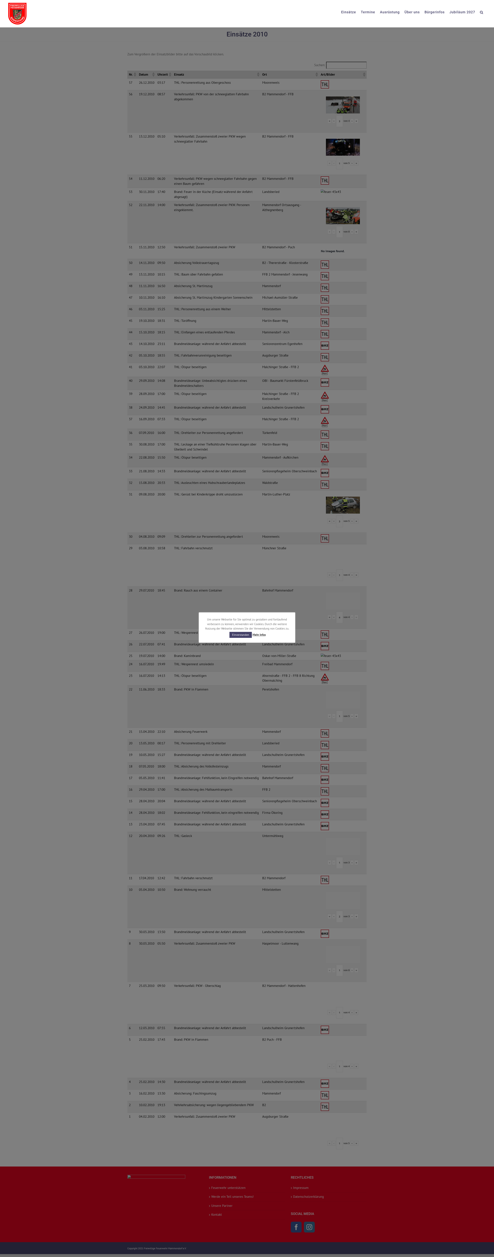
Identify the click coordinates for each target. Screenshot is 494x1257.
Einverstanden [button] (240, 635)
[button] (481, 12)
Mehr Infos (259, 635)
